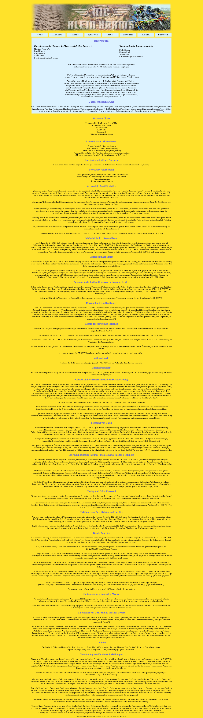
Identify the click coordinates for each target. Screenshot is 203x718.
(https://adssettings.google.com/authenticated (147, 585)
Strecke (74, 34)
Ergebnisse (128, 34)
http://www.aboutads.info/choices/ (57, 416)
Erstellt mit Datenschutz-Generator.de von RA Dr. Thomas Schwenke (101, 717)
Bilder (110, 34)
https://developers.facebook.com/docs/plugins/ (110, 668)
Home (40, 34)
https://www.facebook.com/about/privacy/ (133, 702)
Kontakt (146, 34)
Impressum (163, 34)
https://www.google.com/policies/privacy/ (82, 649)
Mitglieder (57, 34)
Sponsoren (93, 34)
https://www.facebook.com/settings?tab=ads (85, 711)
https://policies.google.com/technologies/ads (54, 585)
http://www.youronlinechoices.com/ (94, 416)
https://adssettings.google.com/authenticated (119, 649)
